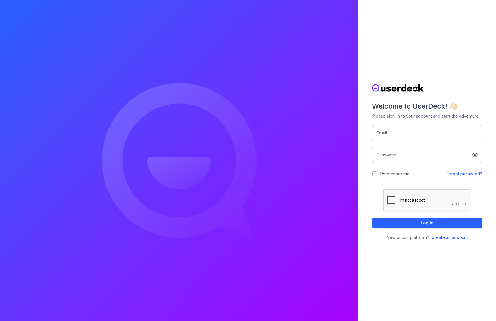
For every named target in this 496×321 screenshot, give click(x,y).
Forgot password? (464, 173)
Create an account (449, 237)
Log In (427, 223)
